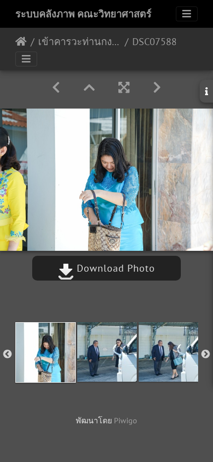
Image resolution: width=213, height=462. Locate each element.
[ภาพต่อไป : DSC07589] (157, 87)
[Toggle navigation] (187, 13)
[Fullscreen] (123, 87)
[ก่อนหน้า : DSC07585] (56, 87)
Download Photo (114, 268)
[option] (45, 352)
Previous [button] (7, 354)
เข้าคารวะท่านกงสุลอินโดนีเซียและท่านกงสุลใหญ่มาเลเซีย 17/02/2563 (79, 41)
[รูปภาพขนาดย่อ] (89, 87)
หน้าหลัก (21, 41)
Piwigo (125, 420)
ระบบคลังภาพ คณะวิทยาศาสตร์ (83, 13)
